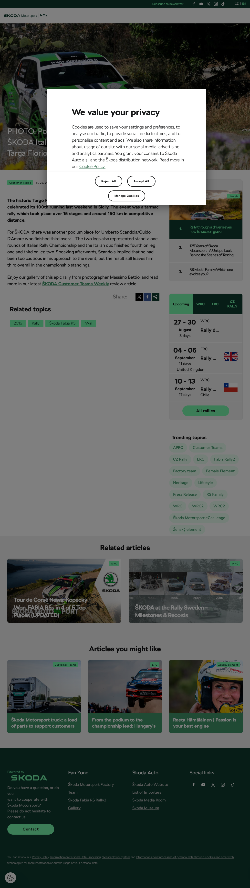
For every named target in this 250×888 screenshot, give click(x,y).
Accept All (141, 181)
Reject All (108, 181)
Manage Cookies (127, 195)
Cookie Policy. (92, 166)
